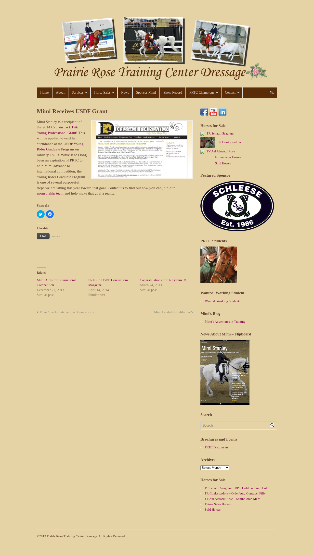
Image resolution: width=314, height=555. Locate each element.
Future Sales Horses (228, 157)
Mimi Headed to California (172, 312)
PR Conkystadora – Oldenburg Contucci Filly (235, 493)
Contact (230, 92)
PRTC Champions (201, 92)
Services (77, 92)
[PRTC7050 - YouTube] (213, 113)
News (125, 92)
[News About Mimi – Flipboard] (224, 403)
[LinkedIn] (222, 113)
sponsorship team (50, 193)
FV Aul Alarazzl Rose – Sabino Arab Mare (232, 499)
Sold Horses (223, 163)
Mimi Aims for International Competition (66, 312)
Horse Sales (102, 92)
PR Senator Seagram (220, 133)
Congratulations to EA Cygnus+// (163, 280)
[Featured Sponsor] (237, 229)
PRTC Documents (216, 447)
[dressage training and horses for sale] (157, 79)
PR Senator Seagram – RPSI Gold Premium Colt (236, 488)
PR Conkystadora (229, 142)
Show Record (172, 92)
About (60, 92)
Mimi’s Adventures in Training (225, 321)
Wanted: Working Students (222, 301)
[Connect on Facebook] (204, 113)
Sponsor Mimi (146, 92)
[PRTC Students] (218, 281)
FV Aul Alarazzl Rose (221, 151)
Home (44, 92)
